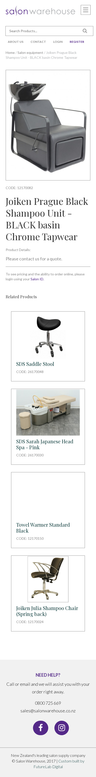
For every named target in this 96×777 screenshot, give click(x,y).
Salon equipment (30, 52)
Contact (38, 42)
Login (58, 42)
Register (77, 42)
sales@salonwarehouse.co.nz (48, 710)
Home (10, 52)
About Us (15, 42)
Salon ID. (37, 279)
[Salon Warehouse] (40, 10)
